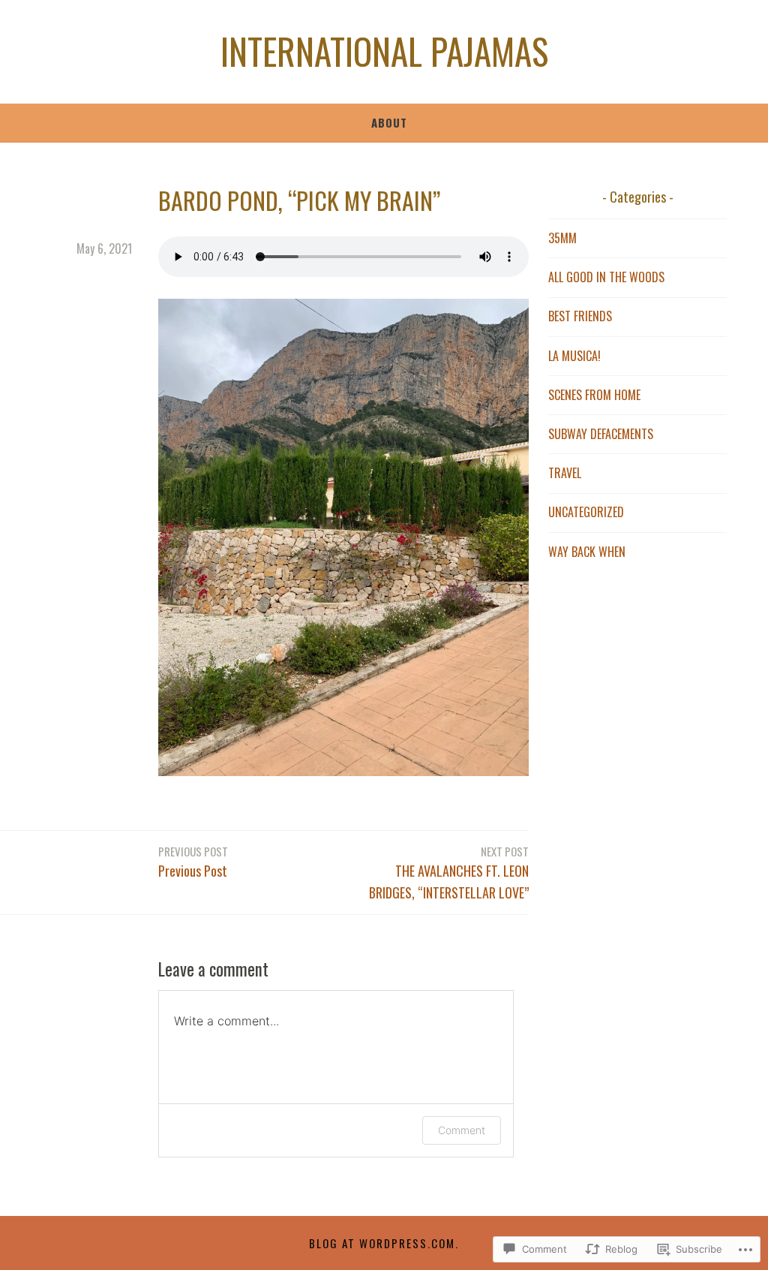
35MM (562, 238)
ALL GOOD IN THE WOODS (606, 277)
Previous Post (193, 861)
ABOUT (389, 122)
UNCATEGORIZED (586, 512)
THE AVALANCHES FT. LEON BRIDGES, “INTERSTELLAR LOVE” (449, 872)
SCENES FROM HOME (594, 395)
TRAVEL (564, 473)
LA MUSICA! (574, 356)
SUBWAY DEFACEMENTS (600, 434)
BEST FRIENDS (580, 316)
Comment (461, 1130)
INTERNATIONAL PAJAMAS (384, 51)
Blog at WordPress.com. (384, 1243)
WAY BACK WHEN (587, 552)
